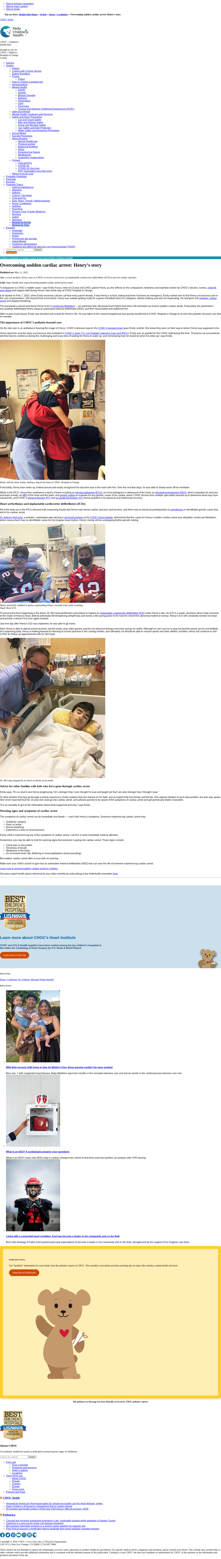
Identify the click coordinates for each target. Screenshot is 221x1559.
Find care (11, 1462)
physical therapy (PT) (39, 498)
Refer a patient (20, 1470)
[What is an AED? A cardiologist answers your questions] (33, 1146)
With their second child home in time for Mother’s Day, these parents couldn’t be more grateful (59, 1067)
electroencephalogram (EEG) (170, 492)
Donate (16, 1481)
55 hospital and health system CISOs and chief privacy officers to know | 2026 (47, 1509)
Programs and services (24, 1467)
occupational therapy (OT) (69, 498)
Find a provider (20, 1465)
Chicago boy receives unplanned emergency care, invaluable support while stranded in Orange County (60, 1520)
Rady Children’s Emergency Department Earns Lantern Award (39, 1506)
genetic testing (67, 495)
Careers (16, 1484)
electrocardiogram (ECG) (88, 492)
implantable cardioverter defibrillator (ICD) (122, 613)
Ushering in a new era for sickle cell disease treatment (34, 1523)
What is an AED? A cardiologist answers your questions (37, 1151)
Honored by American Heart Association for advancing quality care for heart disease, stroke (54, 1503)
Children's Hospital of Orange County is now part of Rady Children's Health (36, 257)
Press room (18, 1489)
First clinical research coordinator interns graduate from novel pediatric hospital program (52, 1528)
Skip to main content (17, 6)
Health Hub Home (28, 14)
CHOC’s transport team (110, 328)
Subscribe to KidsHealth (24, 1272)
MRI (25, 495)
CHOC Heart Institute (101, 517)
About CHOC (19, 1478)
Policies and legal (15, 1492)
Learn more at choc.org (14, 955)
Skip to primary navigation (20, 3)
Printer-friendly (47, 979)
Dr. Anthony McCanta (11, 517)
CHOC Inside (11, 1497)
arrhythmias (177, 509)
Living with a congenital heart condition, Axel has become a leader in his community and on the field (63, 1236)
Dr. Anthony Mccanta (28, 979)
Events (15, 1486)
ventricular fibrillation (64, 306)
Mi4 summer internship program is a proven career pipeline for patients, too (45, 1526)
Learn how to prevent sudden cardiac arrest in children (29, 868)
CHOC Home (6, 19)
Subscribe (11, 252)
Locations (17, 1473)
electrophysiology (74, 517)
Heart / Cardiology (58, 14)
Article (43, 14)
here (115, 873)
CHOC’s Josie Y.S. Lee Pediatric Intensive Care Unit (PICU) (97, 333)
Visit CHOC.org (14, 1475)
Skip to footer (13, 9)
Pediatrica (9, 1514)
